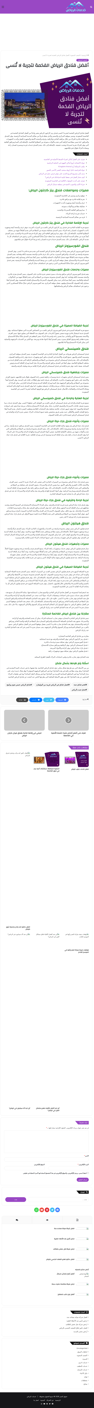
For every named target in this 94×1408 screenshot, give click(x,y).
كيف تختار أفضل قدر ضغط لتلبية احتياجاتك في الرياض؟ (65, 177)
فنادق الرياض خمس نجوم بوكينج (19, 685)
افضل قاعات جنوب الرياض (80, 769)
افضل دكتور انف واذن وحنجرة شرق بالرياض (18, 928)
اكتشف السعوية (75, 55)
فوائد (85, 1377)
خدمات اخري (83, 1362)
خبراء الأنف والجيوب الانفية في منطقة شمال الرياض (66, 184)
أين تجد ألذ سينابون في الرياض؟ (19, 1108)
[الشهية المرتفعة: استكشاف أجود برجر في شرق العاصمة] (46, 759)
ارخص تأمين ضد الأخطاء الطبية (64, 1238)
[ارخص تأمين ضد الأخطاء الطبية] (82, 1242)
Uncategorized (82, 1348)
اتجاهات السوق (82, 1352)
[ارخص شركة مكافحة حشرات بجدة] (82, 1287)
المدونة (85, 1359)
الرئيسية (84, 55)
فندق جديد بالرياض (79, 689)
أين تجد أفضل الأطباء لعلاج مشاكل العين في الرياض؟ (47, 1109)
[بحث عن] (91, 7)
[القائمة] (3, 7)
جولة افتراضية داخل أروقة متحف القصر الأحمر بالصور (65, 170)
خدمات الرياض (31, 1396)
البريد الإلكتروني (83, 1164)
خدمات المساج (82, 1370)
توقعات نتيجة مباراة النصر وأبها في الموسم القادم (77, 951)
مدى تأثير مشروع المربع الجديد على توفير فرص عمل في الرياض (62, 174)
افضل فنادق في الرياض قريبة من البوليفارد (52, 685)
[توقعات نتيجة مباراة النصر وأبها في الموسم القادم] (76, 940)
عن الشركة (50, 1400)
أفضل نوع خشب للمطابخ (66, 1294)
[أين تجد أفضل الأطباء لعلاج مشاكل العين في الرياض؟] (46, 1019)
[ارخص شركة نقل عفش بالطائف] (82, 1252)
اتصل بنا (36, 1400)
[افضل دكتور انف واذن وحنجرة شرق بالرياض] (17, 838)
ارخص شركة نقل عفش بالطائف (63, 1249)
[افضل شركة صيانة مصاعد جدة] (82, 1231)
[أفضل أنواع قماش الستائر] (82, 1277)
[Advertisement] (47, 32)
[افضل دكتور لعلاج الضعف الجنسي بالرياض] (82, 1262)
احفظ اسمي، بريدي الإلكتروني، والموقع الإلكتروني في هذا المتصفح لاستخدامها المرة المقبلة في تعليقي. (55, 1173)
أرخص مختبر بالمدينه (82, 1269)
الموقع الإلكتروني (39, 1164)
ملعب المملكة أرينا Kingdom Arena (71, 166)
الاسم (86, 1156)
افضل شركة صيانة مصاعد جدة (64, 1228)
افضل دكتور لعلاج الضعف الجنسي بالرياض (60, 1259)
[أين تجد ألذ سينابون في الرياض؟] (17, 1019)
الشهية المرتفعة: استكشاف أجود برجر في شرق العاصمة (46, 769)
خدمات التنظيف (82, 1366)
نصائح (85, 1384)
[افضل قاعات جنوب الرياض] (76, 759)
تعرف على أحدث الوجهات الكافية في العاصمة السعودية (65, 181)
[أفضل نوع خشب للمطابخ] (82, 1297)
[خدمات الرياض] (76, 7)
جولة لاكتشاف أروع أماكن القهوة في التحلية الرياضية (66, 163)
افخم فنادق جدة (80, 685)
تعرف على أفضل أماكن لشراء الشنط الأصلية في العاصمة (64, 159)
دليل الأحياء (83, 1373)
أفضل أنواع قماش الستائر (65, 1273)
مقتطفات (84, 1380)
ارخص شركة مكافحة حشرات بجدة (63, 1284)
